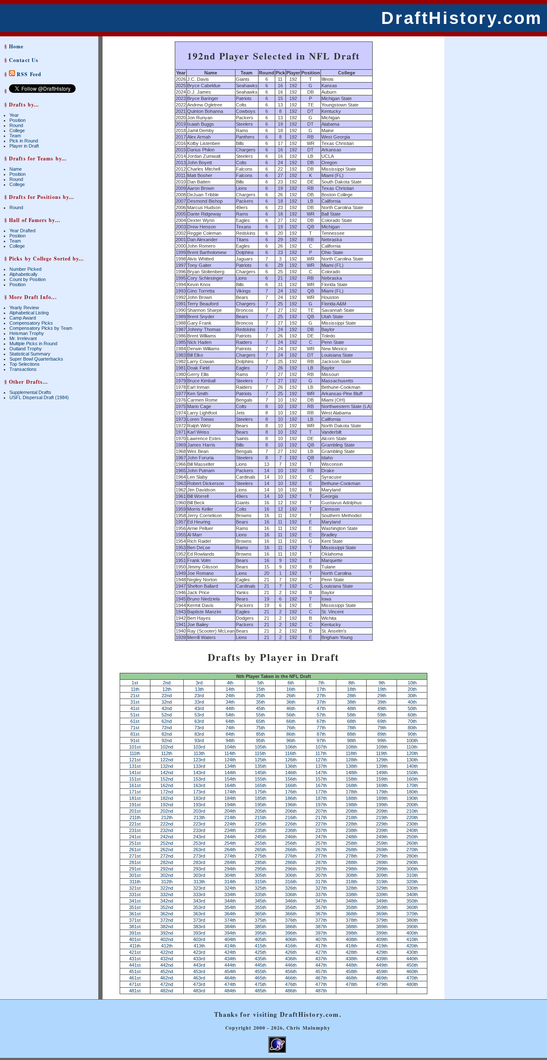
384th (230, 926)
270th (412, 849)
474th (230, 984)
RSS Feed (28, 74)
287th (321, 862)
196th (291, 804)
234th (230, 830)
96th (290, 740)
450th (412, 965)
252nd (166, 843)
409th (382, 939)
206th (291, 811)
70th (412, 721)
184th (230, 798)
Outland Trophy (25, 348)
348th (351, 900)
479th (382, 984)
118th (351, 753)
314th (230, 881)
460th (412, 971)
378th (351, 920)
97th (321, 740)
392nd (166, 933)
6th (291, 682)
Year (14, 115)
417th (321, 945)
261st (135, 849)
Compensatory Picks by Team (40, 328)
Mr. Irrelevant (23, 338)
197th (321, 804)
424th (230, 952)
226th (291, 823)
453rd (199, 971)
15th (260, 689)
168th (351, 785)
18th (351, 689)
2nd (167, 682)
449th (382, 965)
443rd (199, 965)
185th (260, 798)
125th (260, 759)
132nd (166, 766)
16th (290, 689)
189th (382, 798)
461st (135, 977)
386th (291, 926)
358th (351, 907)
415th (260, 945)
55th (260, 714)
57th (321, 714)
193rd (199, 804)
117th (320, 753)
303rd (199, 875)
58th (351, 714)
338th (351, 894)
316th (291, 881)
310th (412, 875)
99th (381, 740)
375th (260, 920)
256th (291, 843)
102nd (166, 746)
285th (260, 862)
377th (321, 920)
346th (291, 900)
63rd (199, 721)
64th (230, 721)
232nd (166, 830)
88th (351, 734)
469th (382, 977)
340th (412, 894)
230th (412, 823)
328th (351, 888)
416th (291, 945)
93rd (199, 740)
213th (199, 817)
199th (382, 804)
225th (260, 823)
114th (229, 753)
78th (351, 727)
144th (230, 772)
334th (230, 894)
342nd (166, 900)
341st (135, 900)
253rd (199, 843)
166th (291, 785)
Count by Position (27, 279)
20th (412, 689)
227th (321, 823)
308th (351, 875)
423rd (199, 952)
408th (351, 939)
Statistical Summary (29, 353)
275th (260, 856)
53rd (199, 714)
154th (230, 779)
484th (230, 990)
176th (291, 791)
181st (135, 798)
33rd (199, 702)
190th (412, 798)
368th (351, 913)
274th (230, 856)
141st (135, 772)
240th (412, 830)
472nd (166, 984)
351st (135, 907)
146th (291, 772)
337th (321, 894)
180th (412, 791)
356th (291, 907)
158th (351, 779)
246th (291, 836)
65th (260, 721)
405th (260, 939)
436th (291, 958)
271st (135, 856)
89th (381, 734)
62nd (167, 721)
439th (382, 958)
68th (351, 721)
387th (321, 926)
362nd (166, 913)
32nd (167, 702)
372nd (166, 920)
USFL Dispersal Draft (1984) (39, 397)
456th (291, 971)
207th (321, 811)
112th (166, 753)
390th (412, 926)
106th (291, 746)
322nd (166, 888)
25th (260, 695)
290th (412, 862)
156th (291, 779)
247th (321, 836)
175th (260, 791)
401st (135, 939)
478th (351, 984)
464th (230, 977)
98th (351, 740)
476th (291, 984)
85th (260, 734)
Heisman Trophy (26, 333)
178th (351, 791)
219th (382, 817)
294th (230, 868)
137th (321, 766)
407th (321, 939)
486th (291, 990)
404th (230, 939)
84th (230, 734)
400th (412, 933)
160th (412, 779)
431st (135, 958)
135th (260, 766)
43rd (199, 708)
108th (351, 746)
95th (260, 740)
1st (135, 682)
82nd (167, 734)
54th (230, 714)
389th (382, 926)
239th (382, 830)
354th (230, 907)
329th (382, 888)
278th (351, 856)
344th (230, 900)
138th (351, 766)
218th (351, 817)
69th (381, 721)
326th (291, 888)
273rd (199, 856)
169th (382, 785)
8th (351, 682)
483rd (199, 990)
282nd (166, 862)
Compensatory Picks (31, 323)
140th (412, 766)
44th (230, 708)
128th (351, 759)
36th (290, 702)
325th (260, 888)
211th (135, 817)
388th (351, 926)
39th (381, 702)
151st (135, 779)
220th (412, 817)
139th (382, 766)
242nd (166, 836)
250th (412, 836)
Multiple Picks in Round (33, 343)
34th (230, 702)
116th (290, 753)
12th (166, 689)
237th (321, 830)
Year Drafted (22, 230)
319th (382, 881)
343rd (199, 900)
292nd (166, 868)
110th (412, 746)
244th (230, 836)
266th (291, 849)
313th (199, 881)
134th (230, 766)
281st (135, 862)
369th (382, 913)
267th (321, 849)
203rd (199, 811)
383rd (199, 926)
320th (412, 881)
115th (260, 753)
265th (260, 849)
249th (382, 836)
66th (290, 721)
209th (382, 811)
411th (135, 945)
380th (412, 920)
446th (291, 965)
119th (381, 753)
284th (230, 862)
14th (230, 689)
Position (17, 120)
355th (260, 907)
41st (134, 708)
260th (412, 843)
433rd (199, 958)
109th (382, 746)
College (17, 130)
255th (260, 843)
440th (412, 958)
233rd (199, 830)
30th (412, 695)
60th (412, 714)
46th (290, 708)
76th (290, 727)
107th (321, 746)
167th (321, 785)
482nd (166, 990)
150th (412, 772)
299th (382, 868)
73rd (199, 727)
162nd (166, 785)
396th (291, 933)
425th (260, 952)
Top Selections (24, 364)
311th (135, 881)
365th (260, 913)
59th (381, 714)
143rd (199, 772)
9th (382, 682)
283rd (199, 862)
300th (412, 868)
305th (260, 875)
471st (135, 984)
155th (260, 779)
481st (135, 990)
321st (135, 888)
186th (291, 798)
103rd (199, 746)
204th (230, 811)
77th (321, 727)
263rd (199, 849)
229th (382, 823)
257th (321, 843)
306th (291, 875)
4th (230, 682)
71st (134, 727)
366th (291, 913)
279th (382, 856)
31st (134, 702)
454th (230, 971)
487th (321, 990)
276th (291, 856)
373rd (199, 920)
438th (351, 958)
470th (412, 977)
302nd (166, 875)
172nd (166, 791)
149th (382, 772)
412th (167, 945)
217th (321, 817)
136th (291, 766)
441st (135, 965)
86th (290, 734)
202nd (166, 811)
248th (351, 836)
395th (260, 933)
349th (382, 900)
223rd (199, 823)
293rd (199, 868)
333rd (199, 894)
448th (351, 965)
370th (412, 913)
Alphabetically (23, 274)
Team (15, 135)
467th (321, 977)
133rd (199, 766)
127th (321, 759)
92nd (167, 740)
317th (321, 881)
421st (135, 952)
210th (412, 811)
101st (135, 746)
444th (230, 965)
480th (412, 984)
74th (230, 727)
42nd (167, 708)
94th (230, 740)
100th (412, 740)
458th (351, 971)
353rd (199, 907)
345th (260, 900)
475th (260, 984)
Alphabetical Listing (29, 312)
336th (291, 894)
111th (134, 753)
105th (260, 746)
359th (382, 907)
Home (16, 46)
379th (382, 920)
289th (382, 862)
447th (321, 965)
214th (230, 817)
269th (382, 849)
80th (412, 727)
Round (16, 125)
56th (290, 714)
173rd (199, 791)
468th (351, 977)
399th (382, 933)
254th (230, 843)
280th (412, 856)
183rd (199, 798)
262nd (166, 849)
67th (321, 721)
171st (135, 791)
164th (230, 785)
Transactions (23, 369)
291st (135, 868)
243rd (199, 836)
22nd (167, 695)
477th (321, 984)
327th (321, 888)
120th (412, 753)
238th (351, 830)
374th (230, 920)
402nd (166, 939)
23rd (199, 695)
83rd (199, 734)
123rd (199, 759)
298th (351, 868)
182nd (166, 798)
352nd (166, 907)
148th (351, 772)
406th (291, 939)
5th (260, 682)
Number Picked (25, 269)
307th (321, 875)
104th (230, 746)
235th (260, 830)
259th (382, 843)
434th (230, 958)
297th (321, 868)
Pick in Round (23, 140)
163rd (199, 785)
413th (199, 945)
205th (260, 811)
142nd (166, 772)
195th (260, 804)
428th (351, 952)
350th (412, 900)
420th (412, 945)
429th (382, 952)
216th (291, 817)
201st (135, 811)
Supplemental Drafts (30, 392)
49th (381, 708)
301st (135, 875)
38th (351, 702)
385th (260, 926)
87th (321, 734)
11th (135, 689)
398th (351, 933)
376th (291, 920)
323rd (199, 888)
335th (260, 894)
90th (412, 734)
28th (351, 695)
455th (260, 971)
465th (260, 977)
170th (412, 785)
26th (290, 695)
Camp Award (22, 317)
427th (321, 952)
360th (412, 907)
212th (167, 817)
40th (412, 702)
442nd (166, 965)
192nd (166, 804)
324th (230, 888)
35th (260, 702)
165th (260, 785)
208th (351, 811)
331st (135, 894)
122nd (166, 759)
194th (230, 804)
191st (135, 804)
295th (260, 868)
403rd (199, 939)
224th (230, 823)
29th (381, 695)
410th (412, 939)
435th (260, 958)
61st (134, 721)
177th (321, 791)
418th (351, 945)
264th (230, 849)
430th (412, 952)
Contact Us (23, 60)
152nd (166, 779)
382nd (166, 926)
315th (260, 881)
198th (351, 804)
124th (230, 759)
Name (15, 169)
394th (230, 933)
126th (291, 759)
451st (135, 971)
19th (381, 689)
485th (260, 990)
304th (230, 875)
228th (351, 823)
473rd (199, 984)
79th (381, 727)
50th (412, 708)
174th (230, 791)
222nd (166, 823)
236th (291, 830)
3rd (199, 682)
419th (382, 945)
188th (351, 798)
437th (321, 958)
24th (230, 695)
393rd (199, 933)
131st (135, 766)
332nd (166, 894)
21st (134, 695)
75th (260, 727)
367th (321, 913)
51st (134, 714)
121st (135, 759)
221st (135, 823)
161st (135, 785)
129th (382, 759)
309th (382, 875)
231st (135, 830)
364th (230, 913)
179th (382, 791)
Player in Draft (24, 145)
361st (135, 913)
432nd (166, 958)
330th (412, 888)
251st (135, 843)
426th (291, 952)
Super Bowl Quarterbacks (36, 358)
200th (412, 804)
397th (321, 933)
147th (321, 772)
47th (321, 708)
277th (321, 856)
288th (351, 862)
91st (134, 740)
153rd (199, 779)
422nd (166, 952)
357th (321, 907)
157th (321, 779)
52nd (167, 714)
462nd (166, 977)
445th (260, 965)
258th (351, 843)
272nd (166, 856)
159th (382, 779)
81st (134, 734)
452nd (166, 971)
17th (321, 689)
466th (291, 977)
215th (260, 817)
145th (260, 772)
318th (351, 881)
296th (291, 868)
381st (135, 926)
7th (321, 682)
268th (351, 849)
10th (412, 682)
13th (199, 689)
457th (321, 971)
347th (321, 900)
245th (260, 836)
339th (382, 894)
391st (135, 933)
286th (291, 862)
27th (321, 695)
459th (382, 971)
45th (260, 708)
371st (135, 920)
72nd (167, 727)
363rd (199, 913)
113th (199, 753)
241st (135, 836)
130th (412, 759)
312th (167, 881)
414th (230, 945)
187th (321, 798)
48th (351, 708)
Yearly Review (24, 307)
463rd (199, 977)
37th (321, 702)
